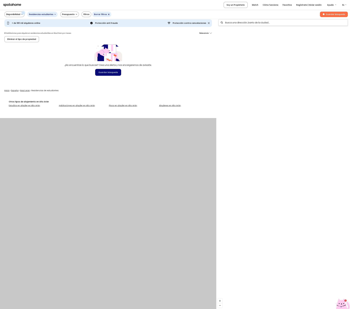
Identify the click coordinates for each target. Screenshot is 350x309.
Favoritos (287, 5)
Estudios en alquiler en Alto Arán (24, 105)
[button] (332, 5)
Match (255, 5)
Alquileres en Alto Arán (170, 105)
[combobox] (283, 22)
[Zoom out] (220, 305)
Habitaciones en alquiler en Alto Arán (77, 105)
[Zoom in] (220, 301)
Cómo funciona (270, 5)
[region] (283, 163)
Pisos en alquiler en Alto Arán (123, 105)
